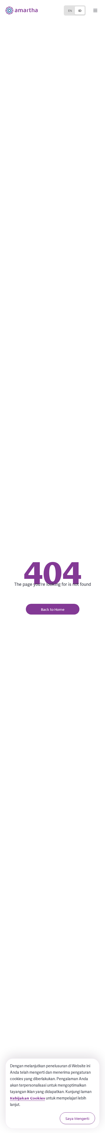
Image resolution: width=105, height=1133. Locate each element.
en (70, 10)
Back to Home (52, 609)
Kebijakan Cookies (27, 1098)
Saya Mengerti (77, 1118)
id (79, 10)
